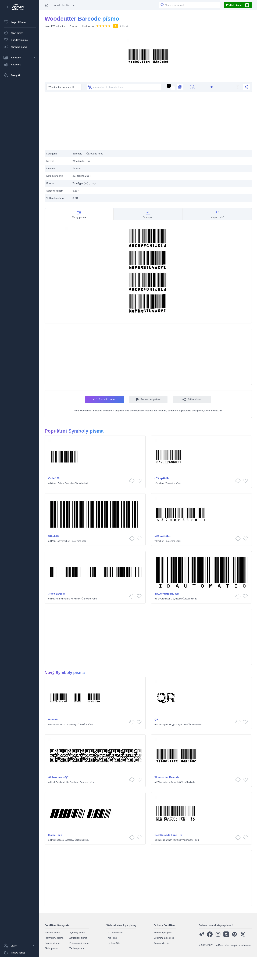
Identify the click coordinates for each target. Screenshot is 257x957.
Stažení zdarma (107, 399)
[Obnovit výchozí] (237, 87)
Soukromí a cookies (164, 938)
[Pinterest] (234, 936)
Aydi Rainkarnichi (59, 782)
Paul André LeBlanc (60, 599)
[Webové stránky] (87, 161)
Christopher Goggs (167, 724)
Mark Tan (55, 541)
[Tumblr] (226, 936)
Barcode (53, 719)
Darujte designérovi (150, 399)
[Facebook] (210, 936)
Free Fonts (111, 938)
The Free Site (113, 943)
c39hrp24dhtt (162, 536)
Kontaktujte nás (162, 943)
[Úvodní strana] (47, 5)
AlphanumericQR (58, 777)
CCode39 (53, 536)
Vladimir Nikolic (58, 724)
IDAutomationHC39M (167, 593)
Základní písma (52, 932)
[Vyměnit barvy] (180, 87)
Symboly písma (77, 932)
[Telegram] (201, 936)
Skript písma (51, 948)
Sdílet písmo (194, 399)
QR (156, 719)
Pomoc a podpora (163, 932)
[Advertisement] (148, 121)
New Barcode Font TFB (168, 835)
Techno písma (76, 948)
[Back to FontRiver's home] (16, 7)
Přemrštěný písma (54, 938)
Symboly (77, 153)
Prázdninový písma (79, 943)
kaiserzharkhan (165, 840)
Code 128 (53, 478)
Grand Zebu (57, 483)
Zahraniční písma (78, 938)
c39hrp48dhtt (162, 478)
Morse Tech (55, 835)
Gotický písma (52, 943)
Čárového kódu (94, 153)
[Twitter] (242, 936)
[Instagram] (218, 936)
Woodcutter (58, 26)
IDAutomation (164, 599)
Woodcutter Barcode (167, 777)
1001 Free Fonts (114, 932)
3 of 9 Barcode (57, 593)
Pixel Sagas (57, 840)
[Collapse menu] (5, 7)
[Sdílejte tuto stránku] (246, 87)
